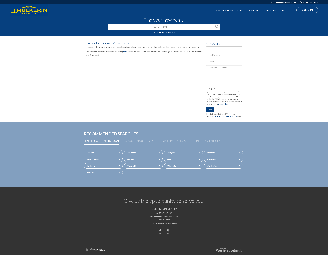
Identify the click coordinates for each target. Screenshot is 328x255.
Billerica (90, 152)
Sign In (303, 10)
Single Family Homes (207, 140)
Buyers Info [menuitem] (254, 10)
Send (210, 109)
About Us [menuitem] (286, 10)
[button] (217, 27)
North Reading (93, 159)
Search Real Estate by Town (101, 140)
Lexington (171, 152)
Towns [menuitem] (240, 10)
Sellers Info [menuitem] (271, 10)
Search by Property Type (140, 140)
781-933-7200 (306, 2)
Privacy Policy (223, 104)
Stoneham (211, 159)
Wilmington (172, 166)
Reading (130, 159)
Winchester (212, 166)
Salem (169, 159)
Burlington (131, 152)
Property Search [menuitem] (223, 10)
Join (312, 10)
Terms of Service (231, 116)
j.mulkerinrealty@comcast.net (284, 2)
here (125, 51)
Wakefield (131, 166)
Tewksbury (91, 166)
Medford (211, 152)
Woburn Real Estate (175, 140)
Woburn (90, 172)
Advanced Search (163, 32)
